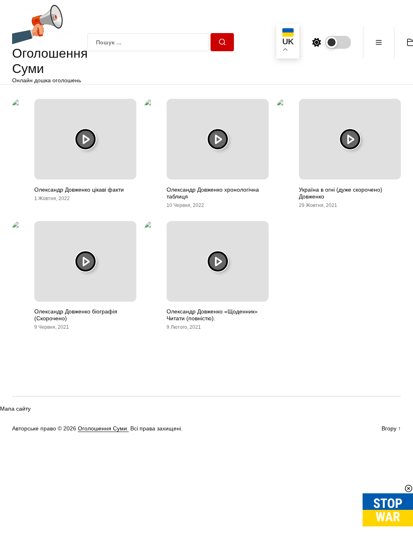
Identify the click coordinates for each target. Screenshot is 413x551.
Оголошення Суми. (103, 428)
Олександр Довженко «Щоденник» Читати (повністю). (212, 314)
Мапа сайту (15, 408)
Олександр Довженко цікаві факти (79, 189)
